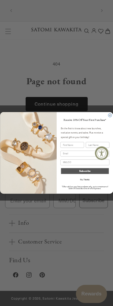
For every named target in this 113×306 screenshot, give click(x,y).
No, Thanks (84, 180)
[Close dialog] (110, 115)
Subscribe (84, 171)
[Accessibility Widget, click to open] (101, 153)
